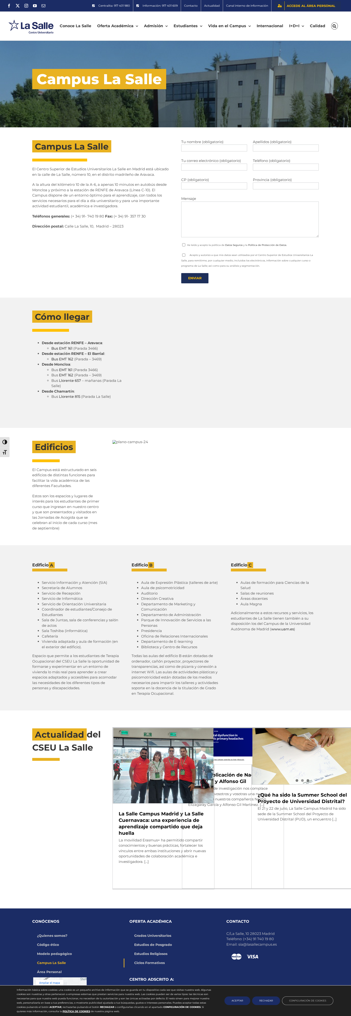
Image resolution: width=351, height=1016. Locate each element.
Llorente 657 (70, 380)
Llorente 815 (69, 396)
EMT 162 (66, 375)
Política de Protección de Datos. (267, 245)
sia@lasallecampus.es (257, 944)
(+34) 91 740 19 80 (258, 939)
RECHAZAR (266, 1000)
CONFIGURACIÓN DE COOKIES (307, 1000)
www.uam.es (282, 629)
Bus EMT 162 (62, 359)
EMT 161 (65, 370)
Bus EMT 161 (61, 348)
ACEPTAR (237, 1000)
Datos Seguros (234, 245)
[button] (334, 26)
